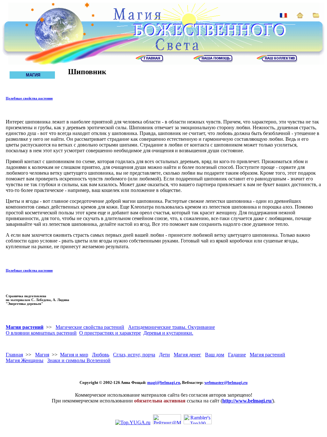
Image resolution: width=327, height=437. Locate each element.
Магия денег (187, 354)
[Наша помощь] (213, 60)
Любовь (100, 354)
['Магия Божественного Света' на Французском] (283, 16)
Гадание (237, 354)
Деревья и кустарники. (168, 333)
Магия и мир (74, 354)
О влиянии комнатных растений (41, 333)
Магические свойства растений (90, 327)
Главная (14, 354)
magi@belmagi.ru (163, 382)
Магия (42, 354)
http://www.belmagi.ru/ (247, 400)
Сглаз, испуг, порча (134, 354)
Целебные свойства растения (29, 98)
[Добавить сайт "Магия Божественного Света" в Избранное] (316, 16)
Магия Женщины (24, 360)
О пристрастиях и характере (110, 333)
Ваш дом (214, 354)
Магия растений (24, 327)
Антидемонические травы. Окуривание (171, 327)
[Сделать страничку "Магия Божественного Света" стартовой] (300, 16)
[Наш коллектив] (276, 60)
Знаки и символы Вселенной (78, 360)
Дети (164, 354)
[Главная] (149, 60)
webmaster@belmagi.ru (225, 382)
